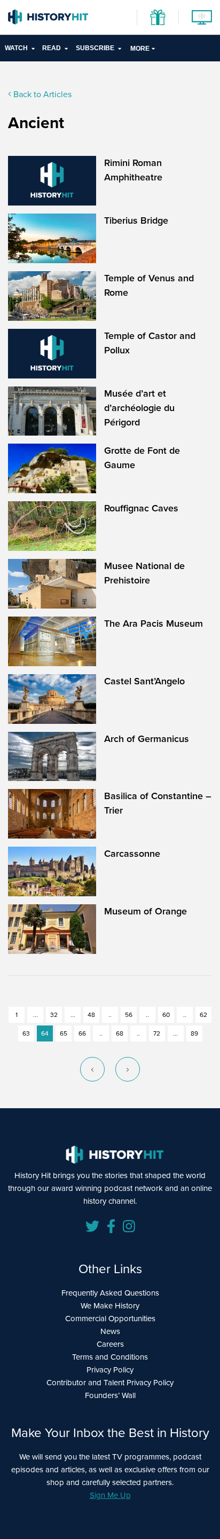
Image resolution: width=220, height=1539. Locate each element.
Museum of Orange (145, 911)
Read (51, 48)
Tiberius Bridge (136, 220)
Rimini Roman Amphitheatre (133, 170)
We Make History (110, 1306)
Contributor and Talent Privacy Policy (110, 1382)
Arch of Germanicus (146, 739)
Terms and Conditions (110, 1357)
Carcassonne (132, 854)
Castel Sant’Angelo (144, 681)
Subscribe (95, 48)
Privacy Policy (110, 1370)
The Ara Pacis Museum (153, 623)
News (110, 1331)
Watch (16, 48)
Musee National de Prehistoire (144, 573)
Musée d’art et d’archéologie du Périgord (139, 407)
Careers (110, 1344)
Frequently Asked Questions (110, 1293)
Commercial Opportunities (110, 1318)
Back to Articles (41, 94)
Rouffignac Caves (141, 508)
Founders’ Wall (110, 1395)
